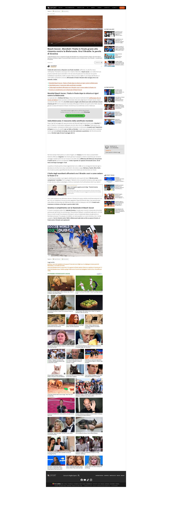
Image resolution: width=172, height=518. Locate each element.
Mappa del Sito (113, 475)
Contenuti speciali (99, 475)
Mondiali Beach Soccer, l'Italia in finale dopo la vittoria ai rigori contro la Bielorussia (73, 83)
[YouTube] (85, 480)
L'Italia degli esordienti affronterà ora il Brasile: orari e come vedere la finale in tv (72, 87)
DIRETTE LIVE (80, 7)
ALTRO (114, 7)
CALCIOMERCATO (69, 7)
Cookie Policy (69, 485)
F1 (87, 7)
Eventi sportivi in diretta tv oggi (113, 152)
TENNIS (99, 7)
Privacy (64, 485)
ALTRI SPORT (52, 13)
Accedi (122, 7)
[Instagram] (91, 480)
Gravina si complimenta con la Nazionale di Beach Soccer (65, 90)
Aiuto (81, 485)
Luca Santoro (54, 65)
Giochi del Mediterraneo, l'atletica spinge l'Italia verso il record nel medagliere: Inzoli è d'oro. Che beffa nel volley (75, 270)
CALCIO (60, 7)
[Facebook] (82, 480)
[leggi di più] (101, 66)
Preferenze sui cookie (76, 485)
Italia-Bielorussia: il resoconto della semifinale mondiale (65, 85)
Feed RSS (118, 475)
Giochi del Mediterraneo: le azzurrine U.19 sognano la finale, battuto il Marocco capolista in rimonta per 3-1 (75, 267)
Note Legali (61, 485)
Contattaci (106, 475)
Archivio (122, 475)
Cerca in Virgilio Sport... (70, 475)
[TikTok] (88, 480)
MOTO (93, 7)
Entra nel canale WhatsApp (76, 115)
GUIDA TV (106, 7)
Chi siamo (56, 485)
